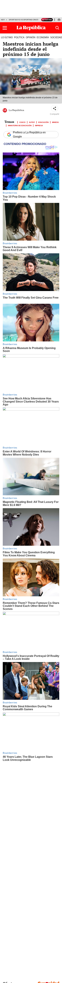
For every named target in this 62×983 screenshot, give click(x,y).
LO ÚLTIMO (7, 37)
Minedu (55, 122)
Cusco (22, 122)
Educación (43, 122)
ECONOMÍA (43, 37)
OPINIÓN (30, 37)
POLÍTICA (19, 37)
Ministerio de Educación (20, 125)
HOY (3, 20)
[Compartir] (54, 108)
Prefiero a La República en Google (29, 134)
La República (16, 110)
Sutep (32, 122)
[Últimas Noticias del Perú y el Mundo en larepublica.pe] (31, 27)
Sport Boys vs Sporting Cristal (24, 20)
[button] (5, 28)
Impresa (39, 125)
